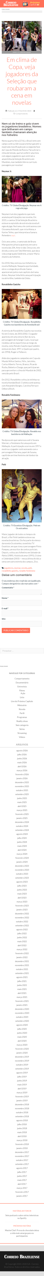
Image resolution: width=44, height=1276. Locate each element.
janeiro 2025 (22, 818)
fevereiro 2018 (22, 1144)
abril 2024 (22, 850)
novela (24, 568)
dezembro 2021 (22, 961)
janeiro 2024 (22, 862)
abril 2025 (22, 806)
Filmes (22, 690)
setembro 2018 (22, 1116)
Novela (22, 709)
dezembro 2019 (22, 1057)
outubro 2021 (22, 969)
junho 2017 (22, 1176)
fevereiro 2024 (22, 858)
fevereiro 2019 (22, 1096)
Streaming (22, 733)
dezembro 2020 (22, 1009)
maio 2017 (22, 1180)
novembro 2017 (22, 1156)
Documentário (22, 682)
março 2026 (22, 770)
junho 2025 (22, 798)
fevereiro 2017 (22, 1192)
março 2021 (22, 997)
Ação (23, 693)
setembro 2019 (22, 1068)
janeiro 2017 (22, 1196)
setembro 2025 (22, 794)
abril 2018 (22, 1136)
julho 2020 (22, 1029)
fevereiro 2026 (22, 774)
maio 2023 (22, 893)
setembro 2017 (22, 1164)
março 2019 (22, 1092)
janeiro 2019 (22, 1100)
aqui (13, 235)
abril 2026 (22, 766)
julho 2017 (22, 1172)
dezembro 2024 (22, 822)
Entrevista (22, 686)
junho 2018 (22, 1128)
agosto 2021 (22, 977)
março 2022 (22, 949)
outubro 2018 (22, 1112)
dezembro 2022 (22, 913)
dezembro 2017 (22, 1152)
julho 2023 (22, 886)
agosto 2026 (22, 750)
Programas (22, 717)
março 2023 (22, 901)
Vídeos (22, 737)
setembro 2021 (22, 973)
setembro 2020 (22, 1021)
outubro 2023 (22, 874)
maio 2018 (22, 1132)
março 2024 (22, 854)
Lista (22, 697)
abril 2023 (22, 897)
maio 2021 (22, 989)
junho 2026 (22, 758)
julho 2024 (22, 838)
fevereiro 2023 (22, 905)
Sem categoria (22, 725)
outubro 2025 (22, 790)
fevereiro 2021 (22, 1001)
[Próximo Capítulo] (32, 3)
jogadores (8, 568)
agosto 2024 (22, 834)
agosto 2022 (22, 929)
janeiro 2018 (22, 1148)
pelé (30, 568)
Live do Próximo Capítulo (22, 701)
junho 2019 (22, 1080)
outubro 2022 (22, 921)
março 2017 (22, 1188)
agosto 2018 (22, 1120)
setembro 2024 (22, 830)
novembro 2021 (22, 965)
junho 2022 (22, 937)
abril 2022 (22, 945)
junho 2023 (22, 889)
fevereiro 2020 (22, 1049)
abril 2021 (22, 993)
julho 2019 (22, 1076)
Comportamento (22, 114)
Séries (22, 729)
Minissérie (22, 705)
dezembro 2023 (22, 866)
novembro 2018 (22, 1108)
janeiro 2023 (22, 909)
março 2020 (22, 1045)
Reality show (22, 721)
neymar (17, 568)
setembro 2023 (22, 878)
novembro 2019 (22, 1060)
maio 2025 (22, 802)
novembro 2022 (22, 917)
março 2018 (22, 1140)
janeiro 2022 (22, 957)
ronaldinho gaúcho (10, 571)
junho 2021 (22, 985)
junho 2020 (22, 1033)
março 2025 (22, 810)
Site (4, 619)
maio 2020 (22, 1037)
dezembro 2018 (22, 1104)
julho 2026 (22, 754)
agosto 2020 (22, 1025)
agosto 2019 (22, 1072)
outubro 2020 (22, 1017)
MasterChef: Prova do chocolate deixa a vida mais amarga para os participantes (22, 1233)
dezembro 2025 (22, 782)
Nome (5, 598)
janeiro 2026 (22, 778)
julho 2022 (22, 933)
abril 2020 (22, 1041)
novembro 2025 (22, 786)
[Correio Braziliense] (12, 3)
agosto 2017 (22, 1168)
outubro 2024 (22, 826)
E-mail (5, 608)
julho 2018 (22, 1124)
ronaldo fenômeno (27, 571)
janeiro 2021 (22, 1005)
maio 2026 (22, 762)
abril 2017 (22, 1184)
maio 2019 (22, 1084)
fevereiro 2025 (22, 814)
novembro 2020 (22, 1013)
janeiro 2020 (22, 1053)
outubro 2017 (22, 1160)
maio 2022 (22, 941)
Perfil (22, 713)
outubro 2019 (22, 1064)
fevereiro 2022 (22, 953)
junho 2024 (22, 842)
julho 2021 (22, 981)
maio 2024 (22, 846)
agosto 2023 (22, 882)
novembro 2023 (22, 870)
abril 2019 (22, 1088)
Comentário (8, 587)
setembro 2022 (22, 925)
